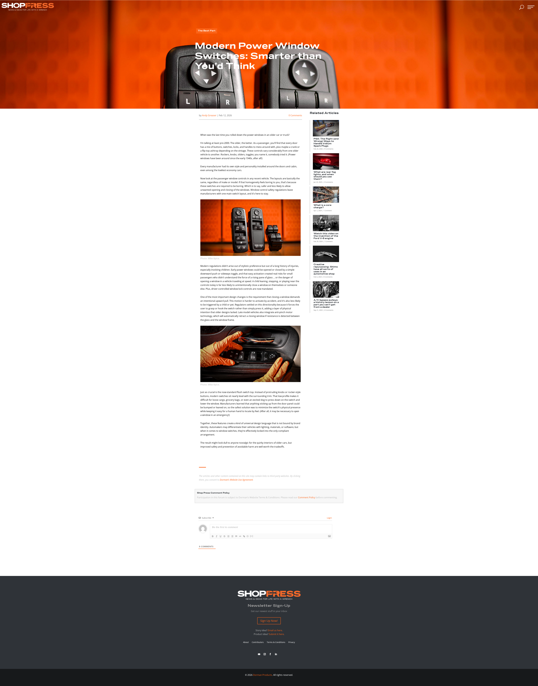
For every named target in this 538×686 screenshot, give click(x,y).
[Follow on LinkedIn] (276, 654)
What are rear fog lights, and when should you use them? (325, 175)
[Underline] (220, 536)
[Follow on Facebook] (270, 654)
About (246, 642)
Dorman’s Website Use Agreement (236, 479)
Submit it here (276, 634)
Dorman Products (262, 674)
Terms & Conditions (276, 642)
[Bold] (213, 536)
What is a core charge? (322, 206)
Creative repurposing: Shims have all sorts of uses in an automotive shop (326, 269)
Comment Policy (306, 497)
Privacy (291, 642)
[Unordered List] (232, 536)
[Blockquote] (236, 536)
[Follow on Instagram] (264, 654)
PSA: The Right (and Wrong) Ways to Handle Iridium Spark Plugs (326, 142)
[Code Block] (240, 536)
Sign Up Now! (269, 621)
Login (329, 517)
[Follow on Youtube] (259, 654)
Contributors (258, 642)
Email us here (275, 630)
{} (248, 536)
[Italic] (217, 536)
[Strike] (224, 536)
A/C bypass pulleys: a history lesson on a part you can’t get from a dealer (326, 303)
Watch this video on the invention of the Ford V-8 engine (326, 236)
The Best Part (206, 30)
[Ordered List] (228, 536)
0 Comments (295, 115)
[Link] (244, 536)
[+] (251, 536)
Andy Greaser (209, 115)
